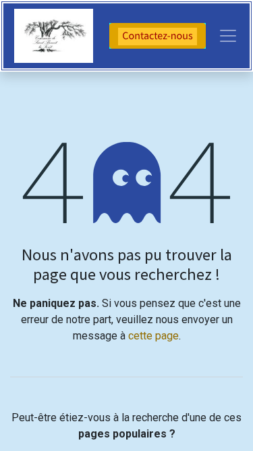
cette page (153, 335)
